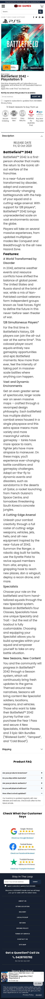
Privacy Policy (6, 103)
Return (22, 923)
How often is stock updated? (14, 793)
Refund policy (22, 928)
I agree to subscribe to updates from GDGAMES (23, 887)
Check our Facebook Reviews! (22, 853)
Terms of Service (22, 934)
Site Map (22, 945)
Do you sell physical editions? (15, 788)
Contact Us (22, 939)
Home (3, 17)
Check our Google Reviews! (22, 838)
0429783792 (24, 957)
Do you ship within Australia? (14, 778)
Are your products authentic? (15, 783)
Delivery (22, 912)
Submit (35, 882)
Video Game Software (16, 17)
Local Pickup (22, 917)
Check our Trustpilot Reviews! (22, 869)
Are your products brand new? (15, 773)
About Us (22, 901)
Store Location (22, 906)
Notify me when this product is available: (18, 93)
